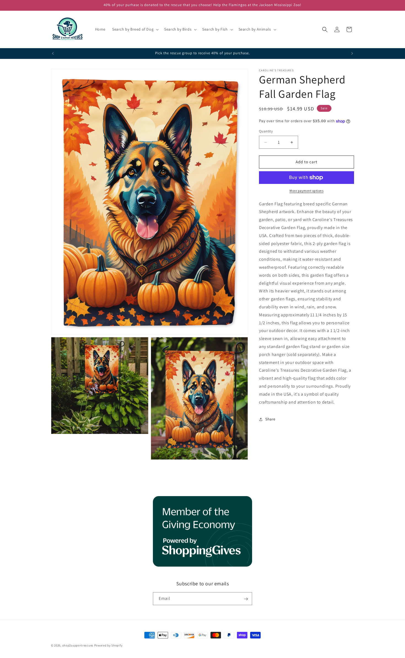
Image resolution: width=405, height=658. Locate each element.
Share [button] (270, 419)
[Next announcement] (352, 53)
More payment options (306, 191)
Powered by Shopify (108, 645)
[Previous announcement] (53, 53)
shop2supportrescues (77, 645)
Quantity (266, 131)
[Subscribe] (246, 598)
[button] (135, 29)
